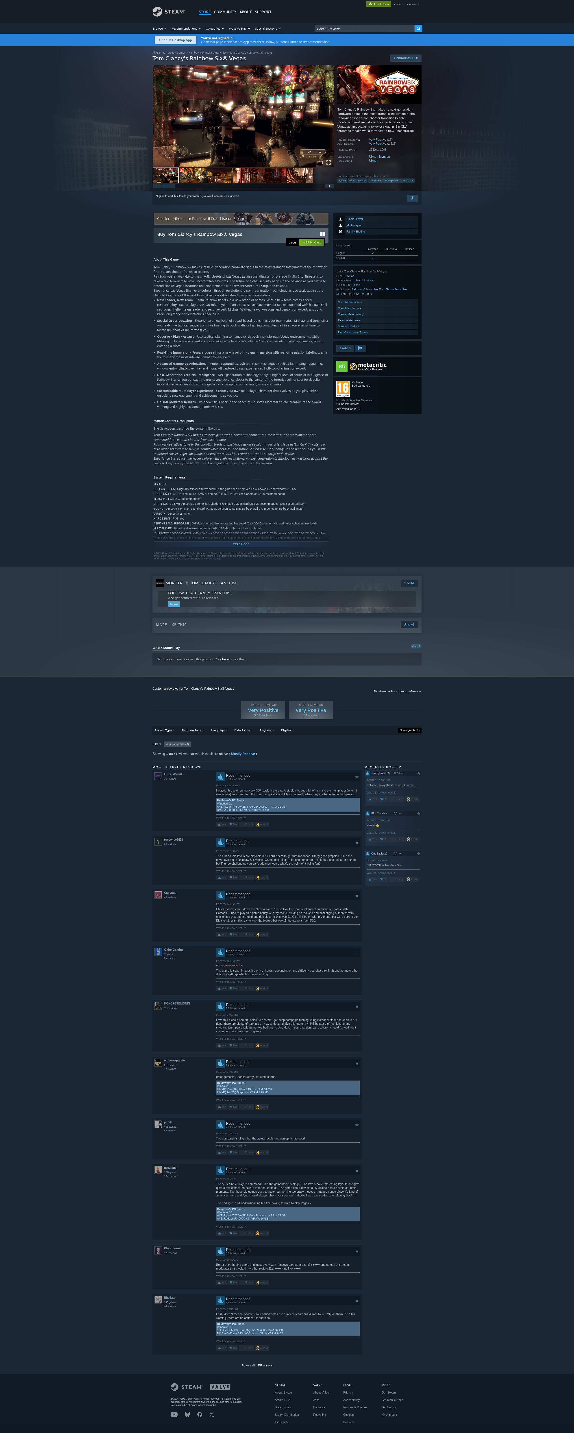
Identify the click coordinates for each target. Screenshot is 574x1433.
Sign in (160, 196)
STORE (205, 12)
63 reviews (170, 844)
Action (342, 180)
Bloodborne (172, 1248)
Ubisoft (373, 160)
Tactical (362, 180)
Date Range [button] (242, 730)
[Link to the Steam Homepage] (168, 15)
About (245, 12)
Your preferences (411, 691)
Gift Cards (281, 1422)
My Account (389, 1414)
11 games (169, 954)
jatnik (168, 1122)
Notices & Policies (355, 1407)
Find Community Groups (353, 332)
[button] (160, 28)
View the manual (349, 308)
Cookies (348, 1414)
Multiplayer (375, 180)
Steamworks (283, 1407)
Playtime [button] (265, 730)
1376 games (171, 1172)
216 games (170, 1065)
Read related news (350, 320)
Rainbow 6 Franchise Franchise (208, 52)
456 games (170, 1126)
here (225, 659)
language (411, 4)
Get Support (389, 1407)
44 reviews (170, 1306)
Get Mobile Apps (392, 1400)
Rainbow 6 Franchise (365, 289)
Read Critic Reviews (370, 369)
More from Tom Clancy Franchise (201, 583)
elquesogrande (174, 1060)
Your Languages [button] (175, 744)
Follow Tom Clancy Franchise (200, 593)
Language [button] (217, 730)
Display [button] (286, 730)
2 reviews (169, 958)
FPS (351, 180)
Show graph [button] (407, 730)
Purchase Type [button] (191, 730)
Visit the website (349, 302)
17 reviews (170, 1069)
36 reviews (170, 778)
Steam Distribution (287, 1414)
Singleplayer (391, 180)
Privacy (348, 1392)
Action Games (177, 52)
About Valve (321, 1392)
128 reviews (170, 1253)
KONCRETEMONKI (177, 1003)
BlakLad (169, 1297)
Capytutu (170, 892)
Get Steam (389, 1392)
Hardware (319, 1407)
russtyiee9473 (173, 839)
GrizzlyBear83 (173, 774)
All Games (158, 52)
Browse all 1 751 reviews (257, 1365)
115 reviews (170, 1008)
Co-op (405, 180)
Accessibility (351, 1400)
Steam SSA (282, 1400)
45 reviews (170, 897)
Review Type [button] (163, 730)
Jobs (316, 1400)
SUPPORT (263, 12)
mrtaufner (171, 1167)
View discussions (348, 326)
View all (416, 646)
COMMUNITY (225, 12)
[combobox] (365, 28)
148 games (170, 1302)
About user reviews (385, 691)
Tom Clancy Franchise (393, 289)
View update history (350, 314)
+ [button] (412, 180)
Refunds (348, 1422)
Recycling (319, 1414)
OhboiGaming (174, 949)
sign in (396, 4)
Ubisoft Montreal (379, 156)
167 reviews (170, 1176)
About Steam (283, 1392)
